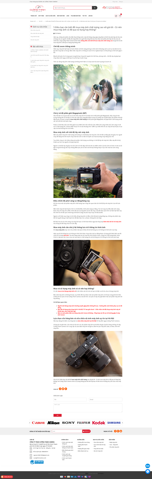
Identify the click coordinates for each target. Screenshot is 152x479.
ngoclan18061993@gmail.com (41, 455)
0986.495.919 (8, 477)
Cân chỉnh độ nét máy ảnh (37, 33)
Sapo (86, 473)
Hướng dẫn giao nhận (84, 448)
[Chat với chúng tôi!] (147, 471)
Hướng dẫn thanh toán (82, 445)
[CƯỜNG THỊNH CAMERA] (38, 8)
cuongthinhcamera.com (39, 458)
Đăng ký (121, 1)
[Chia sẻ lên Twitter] (63, 389)
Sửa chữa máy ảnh (35, 30)
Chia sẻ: (55, 389)
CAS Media (101, 473)
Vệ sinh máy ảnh (35, 39)
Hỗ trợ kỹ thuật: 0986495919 (40, 451)
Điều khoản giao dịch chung (67, 451)
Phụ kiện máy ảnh (114, 447)
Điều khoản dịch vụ (83, 451)
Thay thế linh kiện (35, 36)
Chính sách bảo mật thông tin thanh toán (67, 447)
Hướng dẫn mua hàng (84, 442)
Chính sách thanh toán (67, 458)
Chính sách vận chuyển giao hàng (67, 454)
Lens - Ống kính (114, 444)
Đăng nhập (115, 1)
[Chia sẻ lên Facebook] (60, 389)
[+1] (66, 389)
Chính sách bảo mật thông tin (67, 443)
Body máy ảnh (113, 442)
